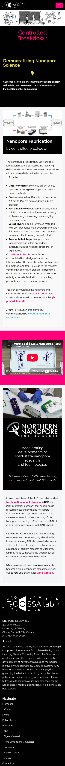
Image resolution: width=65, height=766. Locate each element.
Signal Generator (13, 736)
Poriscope (9, 747)
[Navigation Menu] (59, 5)
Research (7, 725)
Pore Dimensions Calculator (19, 741)
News (5, 714)
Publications (8, 720)
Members (7, 703)
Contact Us (8, 763)
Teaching (7, 758)
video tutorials (45, 572)
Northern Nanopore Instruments (24, 502)
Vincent (8, 709)
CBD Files (42, 293)
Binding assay (11, 752)
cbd (6, 731)
